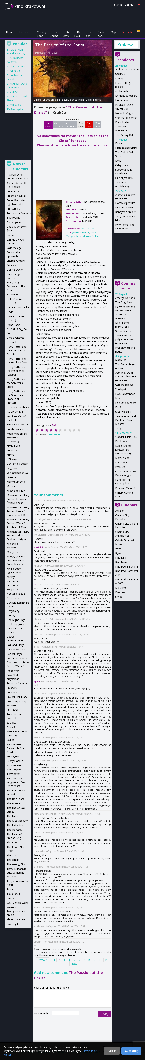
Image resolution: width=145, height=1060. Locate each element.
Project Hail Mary (17, 697)
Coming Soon (41, 34)
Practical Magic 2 (125, 488)
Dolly (118, 160)
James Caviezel (80, 232)
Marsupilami (122, 458)
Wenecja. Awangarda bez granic (16, 911)
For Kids (88, 34)
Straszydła (17, 109)
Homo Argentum (125, 203)
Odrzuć (111, 1051)
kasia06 (38, 547)
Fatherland (13, 294)
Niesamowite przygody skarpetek (14, 585)
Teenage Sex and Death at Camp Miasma (125, 420)
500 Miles (120, 359)
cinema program (51, 99)
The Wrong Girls (124, 135)
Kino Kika (120, 557)
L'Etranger (13, 459)
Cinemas (129, 505)
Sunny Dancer (123, 331)
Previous (42, 960)
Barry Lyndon (14, 222)
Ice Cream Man (124, 207)
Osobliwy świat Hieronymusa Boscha (15, 628)
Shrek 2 (11, 727)
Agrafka (119, 510)
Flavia (118, 143)
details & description (73, 99)
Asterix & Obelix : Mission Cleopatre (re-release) (125, 376)
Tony (118, 428)
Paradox (120, 592)
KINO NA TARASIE (17, 424)
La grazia (12, 468)
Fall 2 (118, 407)
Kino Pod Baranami (126, 566)
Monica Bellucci (91, 236)
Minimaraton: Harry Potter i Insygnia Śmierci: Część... (18, 499)
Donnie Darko (15, 269)
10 (99, 960)
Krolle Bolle (121, 91)
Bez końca (121, 441)
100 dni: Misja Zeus (126, 436)
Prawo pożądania (17, 683)
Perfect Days (14, 654)
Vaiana (10, 898)
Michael (11, 486)
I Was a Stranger (125, 393)
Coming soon (128, 286)
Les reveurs (122, 100)
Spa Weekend (123, 411)
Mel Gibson (52, 52)
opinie (98, 99)
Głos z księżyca (15, 337)
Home (9, 32)
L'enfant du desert (126, 95)
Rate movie (54, 434)
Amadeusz (13, 191)
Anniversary (13, 208)
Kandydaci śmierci (125, 212)
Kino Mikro (121, 562)
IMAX (118, 548)
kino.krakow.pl (29, 6)
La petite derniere (125, 402)
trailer (89, 99)
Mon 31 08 (97, 124)
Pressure (120, 467)
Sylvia (37, 681)
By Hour (77, 34)
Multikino (120, 587)
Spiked (10, 739)
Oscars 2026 (101, 34)
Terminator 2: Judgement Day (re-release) (124, 339)
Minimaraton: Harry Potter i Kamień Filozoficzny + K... (18, 511)
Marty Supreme (16, 481)
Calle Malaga (14, 248)
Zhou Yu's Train (16, 919)
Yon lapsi (120, 389)
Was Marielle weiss (126, 117)
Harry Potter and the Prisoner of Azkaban (17, 370)
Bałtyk (10, 235)
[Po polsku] (139, 4)
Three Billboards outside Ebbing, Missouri (16, 872)
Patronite (127, 32)
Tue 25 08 (48, 124)
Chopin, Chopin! (16, 260)
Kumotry (12, 450)
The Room (13, 842)
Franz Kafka (13, 324)
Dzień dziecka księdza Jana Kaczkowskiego (124, 449)
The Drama (13, 803)
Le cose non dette (17, 472)
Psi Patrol (15, 70)
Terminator (13, 773)
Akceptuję (131, 1051)
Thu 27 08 (65, 124)
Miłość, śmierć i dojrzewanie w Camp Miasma (16, 560)
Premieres (25, 32)
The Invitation (15, 825)
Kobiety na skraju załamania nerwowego (17, 437)
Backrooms (13, 217)
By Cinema (54, 34)
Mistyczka (121, 462)
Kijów (118, 553)
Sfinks (118, 596)
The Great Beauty (17, 820)
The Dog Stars (123, 302)
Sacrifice (120, 74)
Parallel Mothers (16, 649)
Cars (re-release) (124, 384)
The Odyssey (17, 66)
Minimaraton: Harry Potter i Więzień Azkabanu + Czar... (18, 523)
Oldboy (11, 615)
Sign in (118, 4)
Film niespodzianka (18, 307)
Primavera (121, 130)
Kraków (125, 45)
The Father (13, 816)
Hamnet (11, 342)
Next (74, 963)
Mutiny (119, 78)
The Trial (12, 855)
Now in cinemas (20, 166)
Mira (117, 398)
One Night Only (124, 178)
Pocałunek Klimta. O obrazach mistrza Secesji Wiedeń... (18, 662)
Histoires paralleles (126, 147)
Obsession (13, 598)
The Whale (13, 859)
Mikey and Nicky (16, 490)
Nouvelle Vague (124, 113)
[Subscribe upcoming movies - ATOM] (138, 31)
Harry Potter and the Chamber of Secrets (17, 350)
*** (36, 584)
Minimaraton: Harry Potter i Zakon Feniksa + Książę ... (18, 535)
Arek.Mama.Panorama (128, 69)
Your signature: (43, 1013)
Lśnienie (11, 477)
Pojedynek (13, 670)
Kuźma (11, 454)
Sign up (129, 4)
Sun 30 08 (89, 124)
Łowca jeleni (14, 924)
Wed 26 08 (57, 124)
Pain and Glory (15, 645)
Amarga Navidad (125, 298)
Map (113, 32)
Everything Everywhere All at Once (17, 286)
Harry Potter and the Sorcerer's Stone (17, 383)
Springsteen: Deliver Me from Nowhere (16, 748)
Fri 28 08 (73, 124)
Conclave (12, 265)
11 (106, 960)
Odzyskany (121, 165)
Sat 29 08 (81, 124)
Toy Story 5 (13, 893)
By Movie (66, 34)
